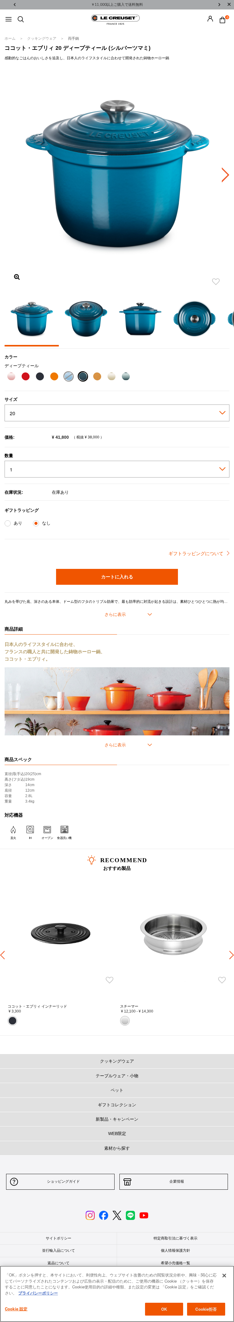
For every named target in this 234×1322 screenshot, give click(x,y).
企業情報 (176, 1181)
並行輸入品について (58, 1250)
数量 (9, 455)
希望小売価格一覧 (175, 1263)
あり (18, 523)
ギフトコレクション (117, 1104)
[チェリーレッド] (25, 377)
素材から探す (117, 1148)
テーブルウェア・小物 (117, 1075)
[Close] (229, 4)
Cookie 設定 (16, 1309)
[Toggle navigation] (8, 19)
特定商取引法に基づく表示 (175, 1238)
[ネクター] (97, 377)
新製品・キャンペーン (117, 1119)
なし (46, 523)
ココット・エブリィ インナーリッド (37, 1006)
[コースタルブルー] (68, 377)
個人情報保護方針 (175, 1250)
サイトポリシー (58, 1238)
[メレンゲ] (111, 377)
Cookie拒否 (206, 1309)
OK (164, 1309)
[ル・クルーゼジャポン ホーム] (115, 19)
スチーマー (129, 1006)
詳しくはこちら (160, 4)
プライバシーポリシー (38, 1293)
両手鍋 (73, 38)
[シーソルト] (125, 377)
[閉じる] (224, 1275)
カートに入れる (117, 576)
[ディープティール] (83, 377)
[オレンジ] (54, 377)
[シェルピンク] (11, 377)
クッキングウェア (42, 38)
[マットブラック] (40, 377)
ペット (117, 1090)
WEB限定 (117, 1133)
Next (219, 5)
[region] (117, 1294)
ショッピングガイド (63, 1181)
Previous (14, 5)
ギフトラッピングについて (195, 553)
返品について (58, 1263)
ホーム (10, 38)
